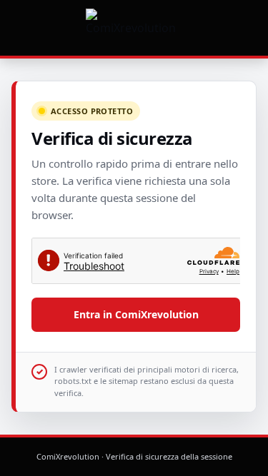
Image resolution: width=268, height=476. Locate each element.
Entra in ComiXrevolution (136, 314)
